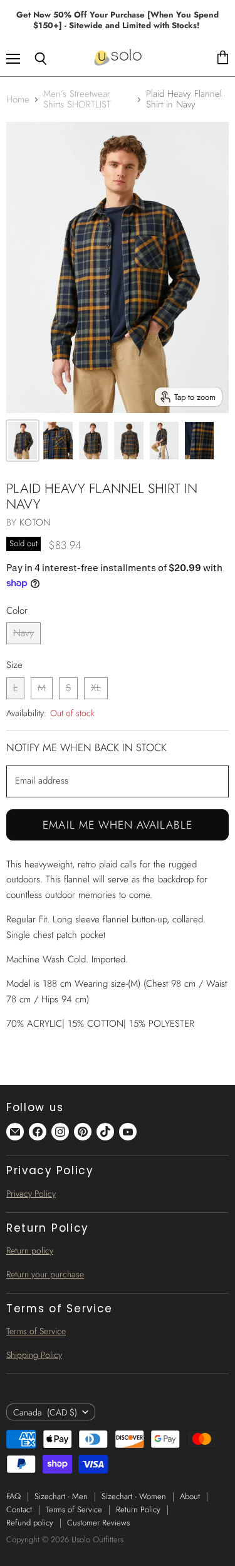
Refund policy (29, 1523)
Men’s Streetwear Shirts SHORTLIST (77, 100)
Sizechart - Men (61, 1496)
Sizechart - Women (134, 1496)
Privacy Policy (31, 1193)
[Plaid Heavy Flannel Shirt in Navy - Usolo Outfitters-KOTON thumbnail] (22, 441)
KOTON (34, 522)
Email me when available (117, 825)
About (190, 1496)
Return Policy (138, 1509)
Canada (45, 1412)
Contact (19, 1509)
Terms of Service (36, 1331)
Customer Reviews (98, 1523)
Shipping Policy (34, 1355)
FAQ (13, 1496)
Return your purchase (45, 1274)
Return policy (29, 1250)
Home (17, 99)
